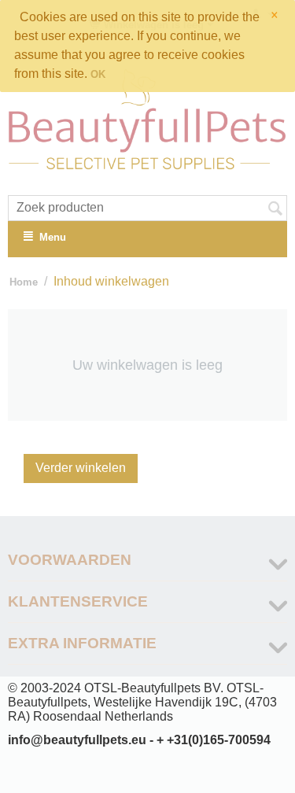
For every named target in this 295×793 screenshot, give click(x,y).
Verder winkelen (80, 467)
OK (97, 74)
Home (23, 282)
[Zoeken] (275, 209)
